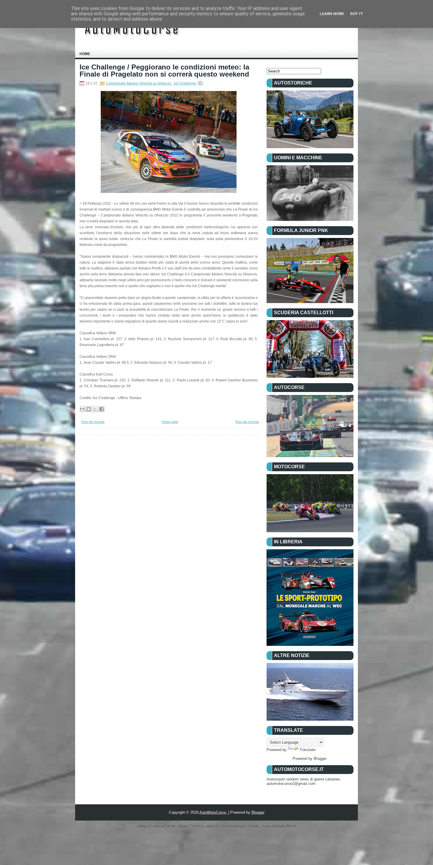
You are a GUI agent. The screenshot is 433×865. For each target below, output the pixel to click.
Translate (307, 749)
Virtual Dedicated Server (278, 825)
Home (85, 54)
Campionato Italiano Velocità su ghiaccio (139, 83)
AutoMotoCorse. (213, 812)
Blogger (320, 758)
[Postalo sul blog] (89, 409)
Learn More (332, 13)
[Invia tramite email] (82, 409)
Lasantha (212, 825)
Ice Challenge (185, 83)
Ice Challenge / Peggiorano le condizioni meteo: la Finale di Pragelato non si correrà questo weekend (164, 71)
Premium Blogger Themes (241, 825)
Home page (170, 422)
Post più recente (93, 422)
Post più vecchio (247, 422)
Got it (356, 13)
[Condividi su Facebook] (102, 409)
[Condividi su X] (95, 409)
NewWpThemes (164, 825)
